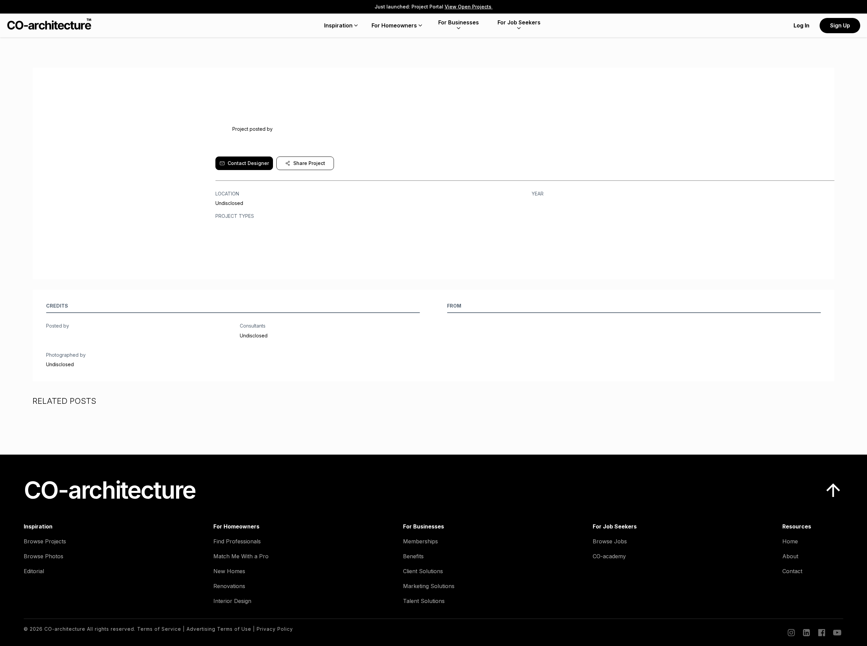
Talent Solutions (424, 601)
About (790, 556)
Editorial (34, 571)
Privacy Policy (275, 629)
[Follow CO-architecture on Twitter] (836, 632)
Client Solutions (423, 571)
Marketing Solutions (428, 586)
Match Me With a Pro (241, 556)
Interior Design (232, 601)
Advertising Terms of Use (219, 629)
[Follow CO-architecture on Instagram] (791, 632)
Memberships (420, 541)
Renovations (229, 586)
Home (790, 541)
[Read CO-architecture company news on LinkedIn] (806, 632)
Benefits (413, 556)
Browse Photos (43, 556)
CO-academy (609, 556)
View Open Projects (469, 6)
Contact (792, 571)
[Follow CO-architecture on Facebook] (821, 632)
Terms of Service (159, 629)
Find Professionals (237, 541)
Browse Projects (45, 541)
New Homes (229, 571)
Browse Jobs (610, 541)
